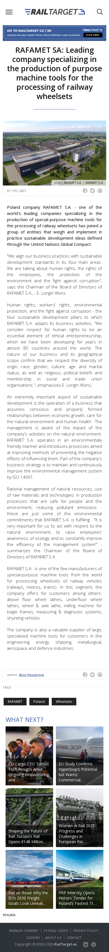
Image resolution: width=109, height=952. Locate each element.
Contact (74, 937)
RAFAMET (15, 701)
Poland (39, 701)
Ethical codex (56, 930)
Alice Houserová (31, 675)
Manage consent (23, 930)
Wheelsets (64, 701)
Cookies (33, 937)
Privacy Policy (86, 930)
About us (53, 937)
